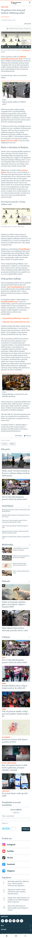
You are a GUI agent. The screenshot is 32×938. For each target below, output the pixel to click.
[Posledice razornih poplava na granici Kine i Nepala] (7, 558)
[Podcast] (16, 936)
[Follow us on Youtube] (10, 920)
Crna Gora (4, 7)
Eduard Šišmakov (24, 249)
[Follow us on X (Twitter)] (6, 920)
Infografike (6, 737)
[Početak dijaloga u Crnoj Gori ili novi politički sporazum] (16, 382)
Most (4, 658)
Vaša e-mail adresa (8, 816)
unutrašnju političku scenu (9, 302)
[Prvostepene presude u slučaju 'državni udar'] (16, 216)
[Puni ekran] (29, 46)
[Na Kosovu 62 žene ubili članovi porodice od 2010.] (7, 565)
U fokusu (6, 637)
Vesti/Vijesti (7, 506)
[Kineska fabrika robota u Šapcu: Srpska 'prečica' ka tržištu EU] (16, 674)
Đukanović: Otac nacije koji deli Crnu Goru (16, 322)
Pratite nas (26, 829)
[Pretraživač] (25, 936)
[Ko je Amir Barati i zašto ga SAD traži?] (16, 781)
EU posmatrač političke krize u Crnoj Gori (16, 318)
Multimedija (7, 545)
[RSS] (17, 920)
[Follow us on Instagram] (14, 920)
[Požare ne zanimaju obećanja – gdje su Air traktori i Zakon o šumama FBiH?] (16, 592)
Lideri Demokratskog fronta (15, 287)
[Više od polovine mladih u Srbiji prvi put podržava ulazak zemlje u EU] (16, 699)
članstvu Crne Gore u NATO (9, 141)
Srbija (4, 683)
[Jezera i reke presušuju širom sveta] (7, 573)
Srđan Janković (5, 17)
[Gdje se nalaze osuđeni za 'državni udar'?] (16, 90)
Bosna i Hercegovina (9, 763)
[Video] (6, 936)
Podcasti (6, 581)
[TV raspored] (21, 920)
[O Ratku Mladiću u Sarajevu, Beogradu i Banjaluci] (7, 550)
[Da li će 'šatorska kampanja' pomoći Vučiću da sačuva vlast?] (16, 487)
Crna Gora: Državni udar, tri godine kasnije (16, 34)
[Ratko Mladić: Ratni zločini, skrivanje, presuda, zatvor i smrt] (16, 618)
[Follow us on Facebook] (2, 920)
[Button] (28, 24)
